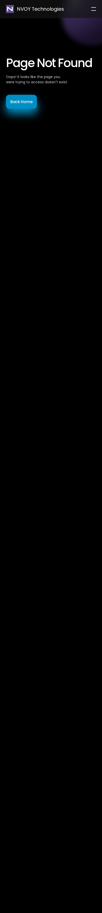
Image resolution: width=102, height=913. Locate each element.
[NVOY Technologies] (10, 9)
